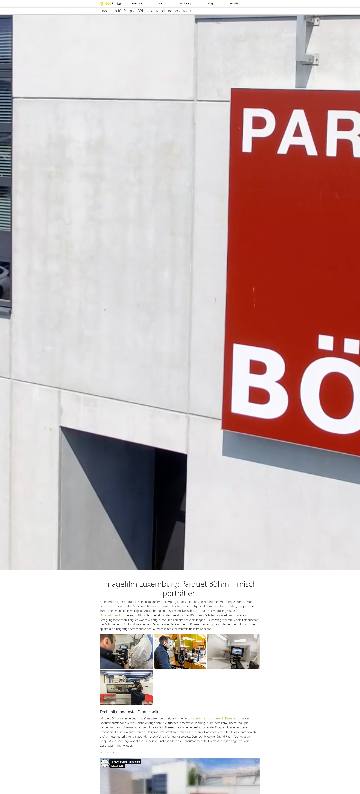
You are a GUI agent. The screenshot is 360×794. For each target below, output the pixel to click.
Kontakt (234, 3)
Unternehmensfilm (112, 615)
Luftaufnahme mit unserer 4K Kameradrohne (215, 718)
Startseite (137, 3)
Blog (210, 3)
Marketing (185, 3)
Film (161, 3)
